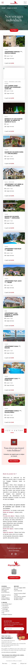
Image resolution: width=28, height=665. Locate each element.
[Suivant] (25, 431)
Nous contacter (14, 461)
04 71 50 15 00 (18, 591)
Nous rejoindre (5, 611)
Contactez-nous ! (14, 577)
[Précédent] (2, 431)
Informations (5, 606)
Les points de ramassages (5, 608)
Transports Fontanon (7, 614)
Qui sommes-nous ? (7, 604)
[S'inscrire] (21, 628)
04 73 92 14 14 (6, 592)
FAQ (3, 612)
